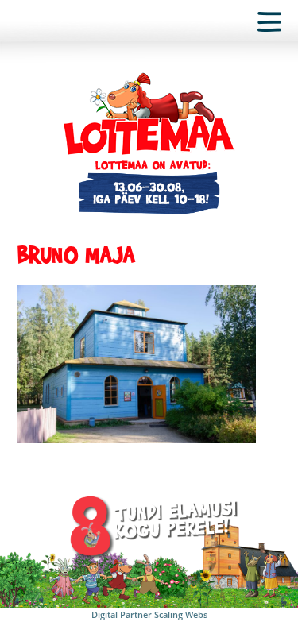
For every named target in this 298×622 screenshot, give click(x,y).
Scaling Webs (180, 614)
